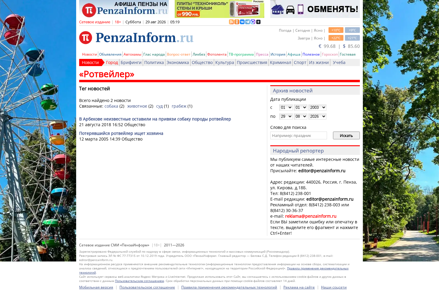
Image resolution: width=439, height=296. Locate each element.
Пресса (262, 54)
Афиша (294, 54)
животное (137, 106)
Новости (89, 54)
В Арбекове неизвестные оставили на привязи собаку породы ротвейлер (155, 119)
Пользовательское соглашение (147, 287)
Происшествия (252, 62)
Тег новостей (94, 88)
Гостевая (348, 54)
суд (159, 106)
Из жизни (319, 62)
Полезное (311, 54)
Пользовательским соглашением (139, 281)
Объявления (110, 54)
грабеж (179, 106)
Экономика (178, 62)
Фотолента (217, 54)
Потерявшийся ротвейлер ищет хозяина (121, 133)
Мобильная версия (96, 287)
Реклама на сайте (299, 287)
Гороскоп (330, 54)
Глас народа (154, 54)
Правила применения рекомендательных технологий (229, 287)
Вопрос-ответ (179, 54)
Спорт (300, 62)
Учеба (339, 62)
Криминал (280, 62)
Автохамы (132, 54)
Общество (202, 62)
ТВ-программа (241, 54)
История (278, 54)
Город (112, 62)
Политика (154, 62)
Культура (224, 62)
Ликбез (199, 54)
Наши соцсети (334, 287)
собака (111, 106)
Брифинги (131, 62)
